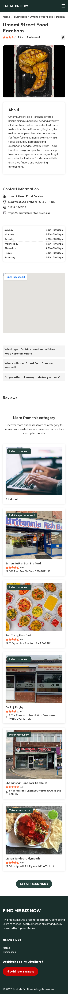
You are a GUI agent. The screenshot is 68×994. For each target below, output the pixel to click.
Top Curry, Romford (18, 635)
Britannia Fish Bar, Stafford (23, 563)
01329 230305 (17, 207)
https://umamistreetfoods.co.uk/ (29, 213)
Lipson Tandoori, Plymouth (23, 858)
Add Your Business (22, 971)
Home (6, 16)
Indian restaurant (19, 451)
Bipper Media (26, 928)
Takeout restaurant (20, 810)
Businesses (20, 16)
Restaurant (33, 37)
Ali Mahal (12, 499)
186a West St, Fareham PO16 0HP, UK (31, 202)
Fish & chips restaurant (22, 515)
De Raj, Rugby (14, 707)
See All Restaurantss (34, 883)
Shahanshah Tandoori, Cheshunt (26, 783)
